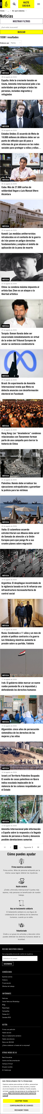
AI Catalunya (6, 1070)
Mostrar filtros (21, 21)
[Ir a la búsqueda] (14, 4)
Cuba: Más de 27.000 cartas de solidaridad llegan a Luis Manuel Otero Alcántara (19, 190)
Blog (3, 1005)
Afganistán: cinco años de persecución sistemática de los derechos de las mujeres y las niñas (20, 733)
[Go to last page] (38, 847)
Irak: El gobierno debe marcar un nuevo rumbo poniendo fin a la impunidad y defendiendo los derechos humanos (20, 686)
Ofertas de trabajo (8, 986)
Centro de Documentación (11, 1060)
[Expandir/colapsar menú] (38, 4)
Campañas (5, 1011)
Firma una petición (8, 1029)
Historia (4, 980)
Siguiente (27, 847)
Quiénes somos (7, 977)
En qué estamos (18, 11)
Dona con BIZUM (8, 1042)
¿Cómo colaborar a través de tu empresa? (16, 1045)
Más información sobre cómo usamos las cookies (19, 1094)
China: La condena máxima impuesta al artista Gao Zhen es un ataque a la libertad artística (20, 290)
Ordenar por (4, 43)
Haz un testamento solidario (11, 1036)
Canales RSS (6, 1017)
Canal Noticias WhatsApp (10, 1001)
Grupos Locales (7, 1067)
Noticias (5, 998)
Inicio (2, 11)
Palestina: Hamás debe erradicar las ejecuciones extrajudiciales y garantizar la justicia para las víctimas (20, 486)
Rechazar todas (21, 1110)
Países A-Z (5, 1014)
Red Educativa (7, 1057)
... (8, 11)
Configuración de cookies (21, 1105)
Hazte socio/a (26, 4)
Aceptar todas (21, 1101)
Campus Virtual (7, 1064)
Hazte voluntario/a (8, 1039)
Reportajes (5, 1008)
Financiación (6, 983)
